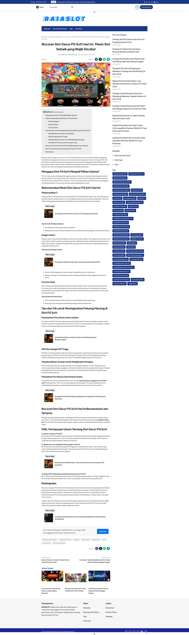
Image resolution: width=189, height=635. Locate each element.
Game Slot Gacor (65, 539)
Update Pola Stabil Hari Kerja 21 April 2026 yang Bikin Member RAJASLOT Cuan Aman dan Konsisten (129, 128)
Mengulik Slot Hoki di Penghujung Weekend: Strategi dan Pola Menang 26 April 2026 (128, 71)
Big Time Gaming (120, 178)
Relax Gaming (119, 247)
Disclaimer (110, 608)
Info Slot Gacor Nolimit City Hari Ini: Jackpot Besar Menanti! (51, 591)
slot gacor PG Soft (64, 157)
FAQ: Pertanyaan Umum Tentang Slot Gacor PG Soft (63, 149)
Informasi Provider (137, 194)
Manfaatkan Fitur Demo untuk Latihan (61, 133)
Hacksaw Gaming (120, 194)
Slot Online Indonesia (135, 255)
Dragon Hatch (53, 124)
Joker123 (117, 198)
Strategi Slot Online (121, 279)
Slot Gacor (46, 543)
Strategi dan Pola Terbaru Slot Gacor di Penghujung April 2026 (76, 214)
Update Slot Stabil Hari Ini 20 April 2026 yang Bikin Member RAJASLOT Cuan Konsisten (128, 141)
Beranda (47, 29)
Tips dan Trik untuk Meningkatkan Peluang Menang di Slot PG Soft (68, 130)
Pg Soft (76, 539)
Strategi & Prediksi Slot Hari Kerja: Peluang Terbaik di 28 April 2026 (77, 262)
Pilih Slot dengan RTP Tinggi (57, 136)
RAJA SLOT (86, 539)
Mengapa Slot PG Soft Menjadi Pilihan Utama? (61, 115)
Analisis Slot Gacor (136, 174)
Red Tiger (132, 243)
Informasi (78, 29)
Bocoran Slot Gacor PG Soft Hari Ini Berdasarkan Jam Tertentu (67, 146)
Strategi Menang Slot (121, 271)
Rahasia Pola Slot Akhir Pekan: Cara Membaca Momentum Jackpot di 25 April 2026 (82, 2)
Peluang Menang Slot (134, 202)
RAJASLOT (96, 539)
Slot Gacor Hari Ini (59, 543)
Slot (103, 539)
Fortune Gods (53, 127)
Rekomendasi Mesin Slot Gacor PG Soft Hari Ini (62, 118)
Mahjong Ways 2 (54, 121)
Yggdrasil (132, 284)
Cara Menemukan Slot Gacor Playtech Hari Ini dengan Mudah (98, 591)
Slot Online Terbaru (120, 259)
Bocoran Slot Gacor (60, 29)
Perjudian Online (120, 206)
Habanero (137, 190)
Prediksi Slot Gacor (121, 223)
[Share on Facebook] (96, 59)
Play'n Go (118, 210)
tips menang (137, 279)
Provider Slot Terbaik (121, 235)
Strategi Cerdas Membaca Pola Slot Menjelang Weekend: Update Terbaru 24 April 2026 (129, 96)
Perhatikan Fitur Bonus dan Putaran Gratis (62, 142)
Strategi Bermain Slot (122, 263)
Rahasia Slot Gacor (121, 239)
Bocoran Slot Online (121, 186)
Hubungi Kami (146, 7)
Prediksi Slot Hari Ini (121, 227)
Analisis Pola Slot (120, 174)
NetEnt (142, 198)
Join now (102, 531)
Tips (71, 29)
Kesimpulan (50, 152)
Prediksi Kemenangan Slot (123, 219)
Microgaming (129, 198)
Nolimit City (119, 202)
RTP (88, 178)
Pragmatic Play (120, 214)
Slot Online (119, 255)
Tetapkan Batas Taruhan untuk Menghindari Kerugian (66, 140)
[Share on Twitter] (100, 59)
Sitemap (109, 616)
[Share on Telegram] (108, 59)
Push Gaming (137, 235)
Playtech (130, 210)
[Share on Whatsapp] (104, 59)
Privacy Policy (111, 612)
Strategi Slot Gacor (121, 275)
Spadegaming (136, 259)
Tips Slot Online (119, 284)
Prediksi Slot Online (121, 231)
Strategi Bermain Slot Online (123, 267)
